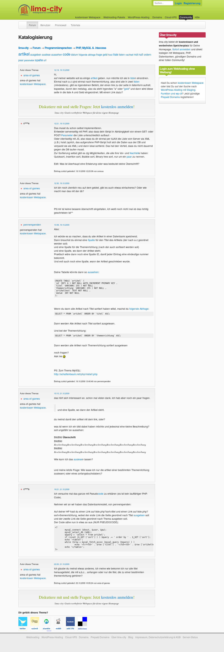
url (45, 60)
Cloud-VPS (171, 17)
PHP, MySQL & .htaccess (91, 48)
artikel (24, 54)
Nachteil (134, 153)
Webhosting (32, 637)
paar (20, 60)
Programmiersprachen (58, 48)
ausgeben (35, 54)
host (110, 54)
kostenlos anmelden (117, 106)
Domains (157, 17)
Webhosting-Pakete (114, 17)
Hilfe (197, 17)
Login (178, 3)
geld (105, 54)
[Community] (24, 23)
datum (74, 54)
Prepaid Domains (170, 97)
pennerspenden (32, 224)
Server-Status (190, 637)
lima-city (23, 48)
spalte (39, 60)
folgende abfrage (87, 54)
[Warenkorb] (202, 15)
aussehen (56, 54)
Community (186, 17)
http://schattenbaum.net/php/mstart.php (75, 374)
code (66, 54)
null (141, 54)
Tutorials (75, 25)
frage (99, 54)
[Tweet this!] (24, 629)
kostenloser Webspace (87, 17)
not (136, 54)
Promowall (60, 25)
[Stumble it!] (48, 629)
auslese (46, 54)
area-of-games (31, 75)
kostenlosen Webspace (33, 84)
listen (122, 54)
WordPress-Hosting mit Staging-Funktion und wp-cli (178, 91)
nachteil (129, 54)
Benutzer (45, 25)
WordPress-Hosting (138, 17)
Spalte (91, 240)
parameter (29, 60)
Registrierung (192, 3)
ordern (147, 54)
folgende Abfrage (138, 308)
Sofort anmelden (181, 49)
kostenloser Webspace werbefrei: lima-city (53, 10)
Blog (130, 637)
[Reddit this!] (60, 629)
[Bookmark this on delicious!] (83, 629)
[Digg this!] (36, 629)
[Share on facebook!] (72, 629)
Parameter (67, 135)
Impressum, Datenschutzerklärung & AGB (158, 637)
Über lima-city (118, 637)
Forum (32, 25)
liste (115, 54)
